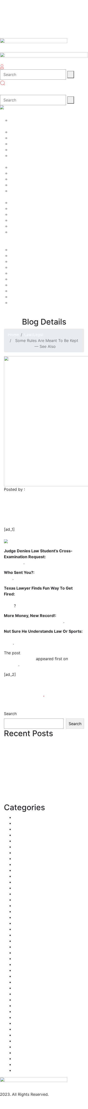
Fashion (21, 893)
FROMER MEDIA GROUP (48, 489)
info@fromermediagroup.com (27, 1100)
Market (20, 958)
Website (21, 1064)
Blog (18, 840)
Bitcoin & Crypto (29, 834)
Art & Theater (26, 829)
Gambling (22, 917)
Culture (20, 870)
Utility (19, 1058)
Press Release (26, 1005)
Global (20, 929)
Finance (21, 899)
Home (13, 334)
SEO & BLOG (25, 1029)
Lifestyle (21, 952)
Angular (21, 817)
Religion (21, 1017)
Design (20, 876)
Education (23, 882)
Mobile (20, 964)
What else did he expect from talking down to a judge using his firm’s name (40, 600)
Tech (18, 1040)
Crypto (20, 864)
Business (22, 846)
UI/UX (19, 1052)
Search (10, 713)
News (19, 999)
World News (25, 1070)
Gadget (20, 911)
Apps (18, 823)
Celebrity (22, 852)
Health (20, 935)
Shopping (22, 1035)
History (20, 940)
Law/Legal (33, 334)
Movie (19, 976)
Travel (19, 1046)
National (21, 987)
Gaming (21, 923)
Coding (20, 858)
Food (18, 905)
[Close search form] (4, 90)
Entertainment (27, 887)
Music (19, 982)
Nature (20, 993)
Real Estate (24, 1011)
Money (20, 970)
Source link (14, 686)
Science (21, 1023)
